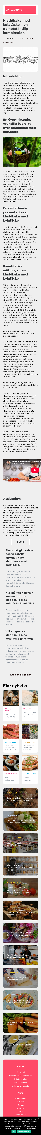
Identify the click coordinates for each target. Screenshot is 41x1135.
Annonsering (20, 1098)
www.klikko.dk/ (23, 1086)
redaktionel (8, 42)
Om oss (20, 1102)
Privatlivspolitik (23, 1132)
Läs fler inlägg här (20, 674)
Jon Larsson (27, 38)
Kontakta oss (20, 1115)
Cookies (20, 1108)
